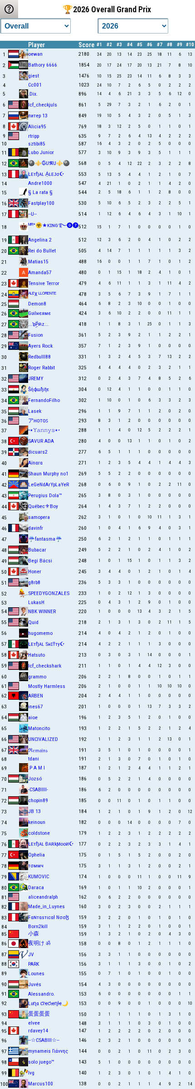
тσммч (36, 865)
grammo (37, 676)
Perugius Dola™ (45, 495)
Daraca (36, 887)
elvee (34, 1023)
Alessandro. (41, 994)
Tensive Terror (43, 283)
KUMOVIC (38, 876)
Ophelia (36, 855)
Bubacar (37, 550)
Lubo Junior (41, 152)
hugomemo (40, 633)
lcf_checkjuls (42, 105)
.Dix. (33, 94)
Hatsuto (36, 655)
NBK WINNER (42, 611)
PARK (33, 964)
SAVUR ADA (41, 441)
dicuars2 (38, 452)
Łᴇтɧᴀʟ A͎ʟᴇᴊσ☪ (46, 174)
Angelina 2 (40, 240)
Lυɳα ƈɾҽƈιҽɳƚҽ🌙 (48, 1003)
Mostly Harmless (46, 686)
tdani (33, 758)
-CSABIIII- (38, 789)
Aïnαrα (35, 463)
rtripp (33, 136)
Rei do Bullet (42, 250)
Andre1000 (40, 183)
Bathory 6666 (42, 65)
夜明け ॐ (39, 943)
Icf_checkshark (44, 666)
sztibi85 (36, 143)
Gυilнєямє (39, 313)
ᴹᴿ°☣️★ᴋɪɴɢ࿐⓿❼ (53, 225)
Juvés (34, 984)
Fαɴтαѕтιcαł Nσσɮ (48, 917)
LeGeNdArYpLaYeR (48, 484)
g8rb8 (34, 582)
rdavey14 (38, 1030)
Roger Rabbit (41, 367)
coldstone (39, 833)
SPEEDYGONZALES (48, 593)
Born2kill (38, 926)
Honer (34, 571)
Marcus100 (40, 1083)
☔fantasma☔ (45, 539)
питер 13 (38, 115)
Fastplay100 (41, 203)
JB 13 (34, 811)
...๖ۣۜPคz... (38, 324)
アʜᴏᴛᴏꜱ (38, 420)
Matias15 (38, 261)
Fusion (35, 335)
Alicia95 (37, 126)
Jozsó (35, 778)
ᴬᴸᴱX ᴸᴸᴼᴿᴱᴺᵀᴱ (42, 294)
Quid (33, 622)
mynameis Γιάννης (48, 1051)
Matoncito (39, 728)
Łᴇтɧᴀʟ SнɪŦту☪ (46, 644)
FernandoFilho (44, 400)
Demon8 (37, 303)
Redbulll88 (39, 356)
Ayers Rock (40, 346)
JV (31, 954)
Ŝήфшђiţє (38, 389)
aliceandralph (43, 897)
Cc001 (35, 85)
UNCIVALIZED (43, 739)
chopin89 (38, 800)
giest (33, 76)
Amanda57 (40, 272)
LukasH (36, 602)
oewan (35, 54)
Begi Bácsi (40, 560)
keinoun (36, 822)
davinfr (35, 528)
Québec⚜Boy (43, 506)
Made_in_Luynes (46, 906)
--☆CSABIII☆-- (43, 1040)
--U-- (32, 214)
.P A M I (36, 768)
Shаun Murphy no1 (48, 473)
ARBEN (35, 695)
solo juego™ (41, 1062)
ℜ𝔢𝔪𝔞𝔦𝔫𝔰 (38, 750)
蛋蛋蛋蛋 (39, 1014)
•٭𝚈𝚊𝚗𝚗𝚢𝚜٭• (44, 430)
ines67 (35, 706)
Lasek (34, 411)
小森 (33, 933)
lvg (31, 1073)
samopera (39, 517)
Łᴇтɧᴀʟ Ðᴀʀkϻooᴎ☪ (51, 844)
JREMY (35, 378)
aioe (33, 717)
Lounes (36, 973)
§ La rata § (40, 192)
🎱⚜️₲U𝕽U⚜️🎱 (49, 163)
